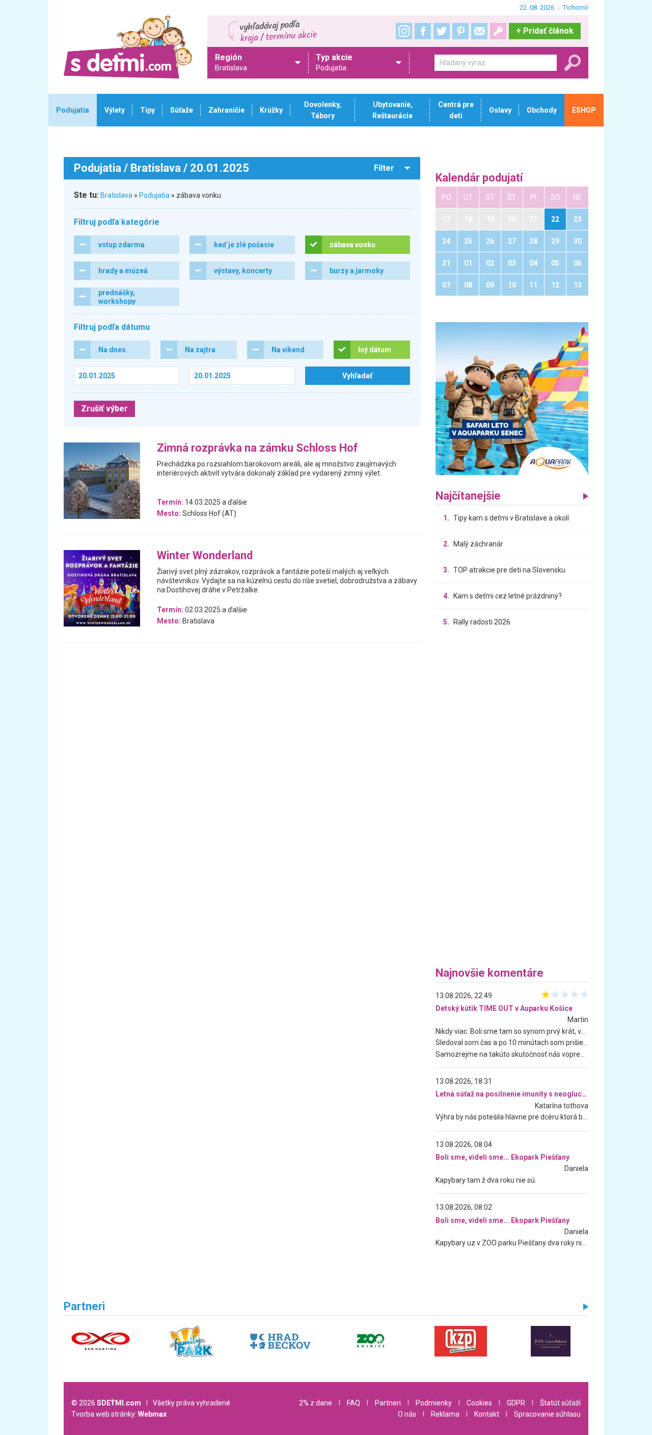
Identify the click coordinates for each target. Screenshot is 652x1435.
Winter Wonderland (205, 556)
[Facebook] (423, 31)
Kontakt (486, 1414)
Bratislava (116, 195)
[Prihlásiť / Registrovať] (498, 31)
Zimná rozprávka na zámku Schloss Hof (257, 448)
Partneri (388, 1403)
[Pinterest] (460, 31)
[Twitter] (441, 31)
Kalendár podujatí (479, 178)
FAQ (353, 1403)
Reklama (445, 1414)
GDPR (516, 1403)
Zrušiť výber (104, 408)
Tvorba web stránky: (119, 1414)
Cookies (479, 1403)
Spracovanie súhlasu (547, 1414)
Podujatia (154, 195)
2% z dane (315, 1403)
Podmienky (434, 1403)
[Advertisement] (512, 799)
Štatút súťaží (560, 1403)
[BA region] (512, 398)
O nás (407, 1414)
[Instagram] (404, 31)
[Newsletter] (479, 31)
